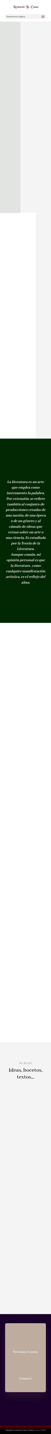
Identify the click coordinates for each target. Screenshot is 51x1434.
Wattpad (16, 677)
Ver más (13, 179)
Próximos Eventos (25, 1352)
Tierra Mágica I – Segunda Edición (24, 728)
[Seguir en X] (34, 1401)
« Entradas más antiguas (23, 829)
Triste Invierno (18, 1169)
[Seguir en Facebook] (16, 1401)
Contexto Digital (40, 1430)
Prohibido (15, 1102)
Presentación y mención (23, 779)
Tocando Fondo (18, 1236)
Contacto (25, 1379)
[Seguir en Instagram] (25, 1401)
